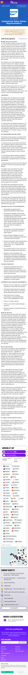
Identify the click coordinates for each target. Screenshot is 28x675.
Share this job (22, 6)
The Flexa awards (19, 651)
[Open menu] (2, 2)
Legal (2, 657)
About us (3, 647)
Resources (17, 647)
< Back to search (6, 6)
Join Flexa (3, 655)
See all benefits (14, 608)
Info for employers (5, 653)
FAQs (2, 651)
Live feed (3, 660)
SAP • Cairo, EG (14, 19)
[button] (14, 556)
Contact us (3, 649)
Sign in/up (17, 649)
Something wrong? (22, 38)
